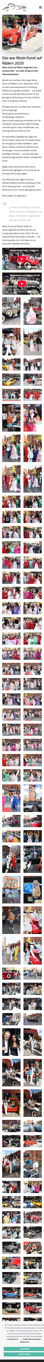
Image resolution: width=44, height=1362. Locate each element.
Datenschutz (12, 1339)
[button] (40, 7)
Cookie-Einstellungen (31, 1339)
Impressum (24, 1342)
